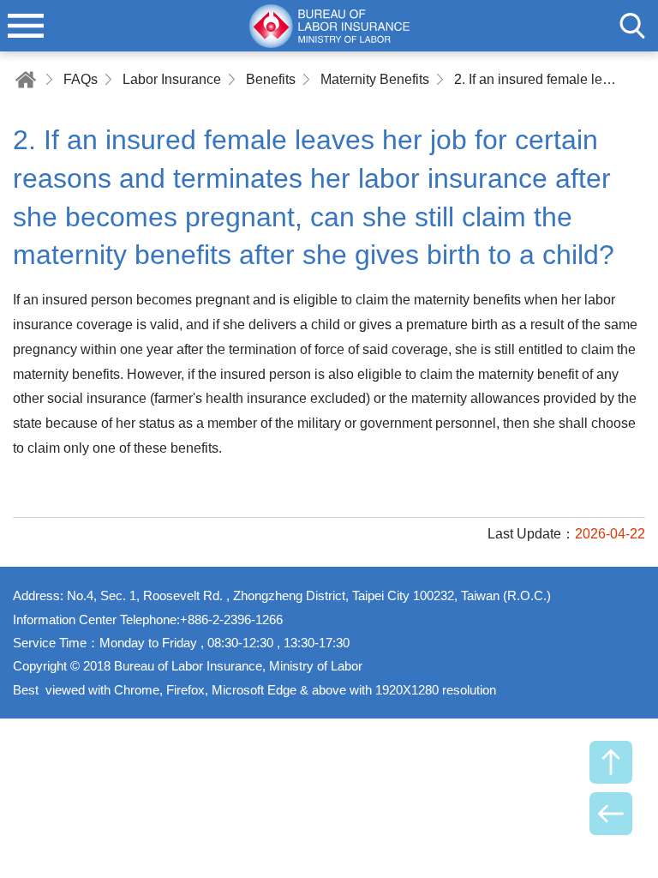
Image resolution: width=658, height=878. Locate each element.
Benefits (271, 79)
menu (25, 25)
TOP (610, 762)
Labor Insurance (172, 79)
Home (26, 79)
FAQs (80, 79)
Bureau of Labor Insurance (329, 25)
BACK (610, 813)
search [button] (632, 25)
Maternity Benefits (374, 79)
